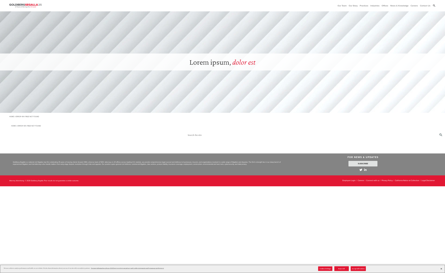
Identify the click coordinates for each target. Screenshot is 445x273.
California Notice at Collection (407, 180)
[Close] (441, 268)
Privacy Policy (387, 180)
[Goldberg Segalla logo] (25, 5)
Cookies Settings (325, 269)
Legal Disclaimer (428, 180)
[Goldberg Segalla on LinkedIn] (365, 169)
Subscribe (363, 163)
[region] (222, 269)
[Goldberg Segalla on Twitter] (360, 169)
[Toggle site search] (434, 5)
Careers (361, 180)
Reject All (341, 269)
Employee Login (349, 180)
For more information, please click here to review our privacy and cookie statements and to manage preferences (127, 268)
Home (11, 116)
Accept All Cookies (358, 269)
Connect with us (372, 180)
